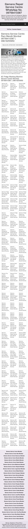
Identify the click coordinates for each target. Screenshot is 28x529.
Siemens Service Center (8, 24)
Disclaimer (12, 523)
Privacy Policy (19, 523)
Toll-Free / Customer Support (14, 29)
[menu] (25, 24)
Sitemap (7, 523)
